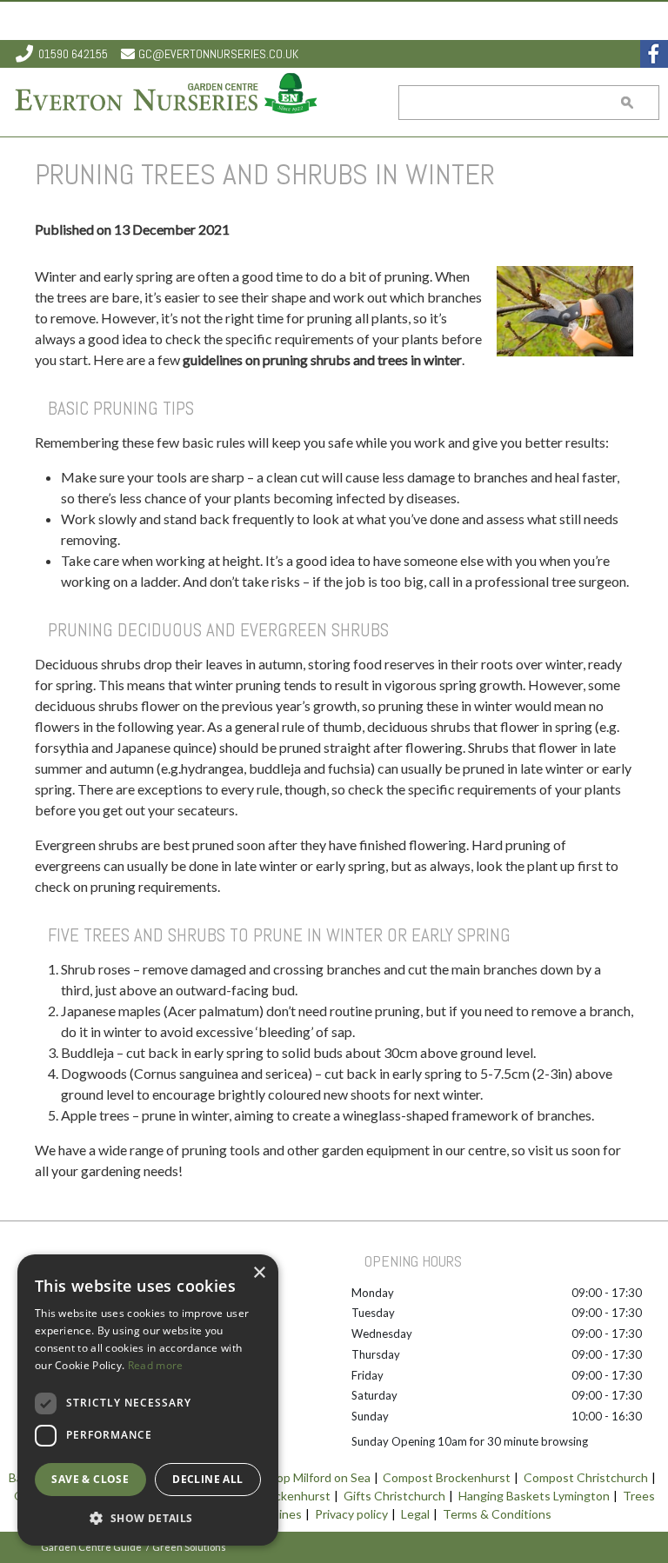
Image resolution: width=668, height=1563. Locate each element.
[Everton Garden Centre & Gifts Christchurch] (167, 95)
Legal (415, 1513)
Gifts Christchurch (394, 1495)
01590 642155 (73, 54)
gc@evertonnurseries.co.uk (218, 54)
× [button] (258, 1273)
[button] (148, 1517)
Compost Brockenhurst (447, 1477)
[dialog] (147, 1400)
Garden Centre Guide (91, 1547)
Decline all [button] (207, 1479)
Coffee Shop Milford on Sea (296, 1477)
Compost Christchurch (586, 1477)
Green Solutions (189, 1547)
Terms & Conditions (497, 1513)
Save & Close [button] (90, 1479)
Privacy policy (351, 1513)
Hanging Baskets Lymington (534, 1495)
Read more (156, 1365)
